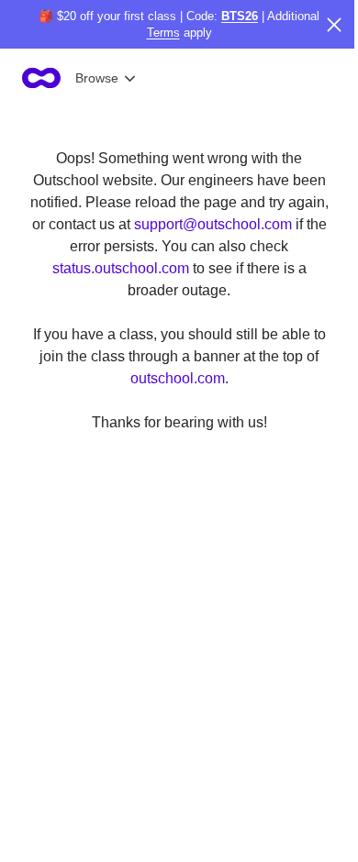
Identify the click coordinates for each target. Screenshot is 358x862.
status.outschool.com (120, 268)
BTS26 (239, 16)
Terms (163, 32)
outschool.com (177, 378)
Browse (96, 78)
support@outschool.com (213, 224)
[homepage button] (41, 78)
